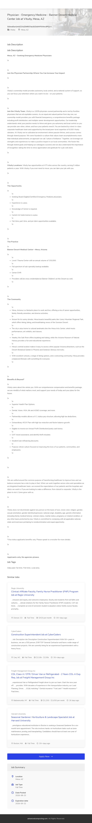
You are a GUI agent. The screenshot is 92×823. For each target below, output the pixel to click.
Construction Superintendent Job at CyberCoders (36, 634)
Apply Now (44, 756)
